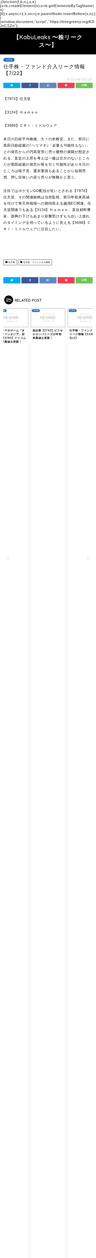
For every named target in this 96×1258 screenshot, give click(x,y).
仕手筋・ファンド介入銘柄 (36, 262)
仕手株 (9, 60)
